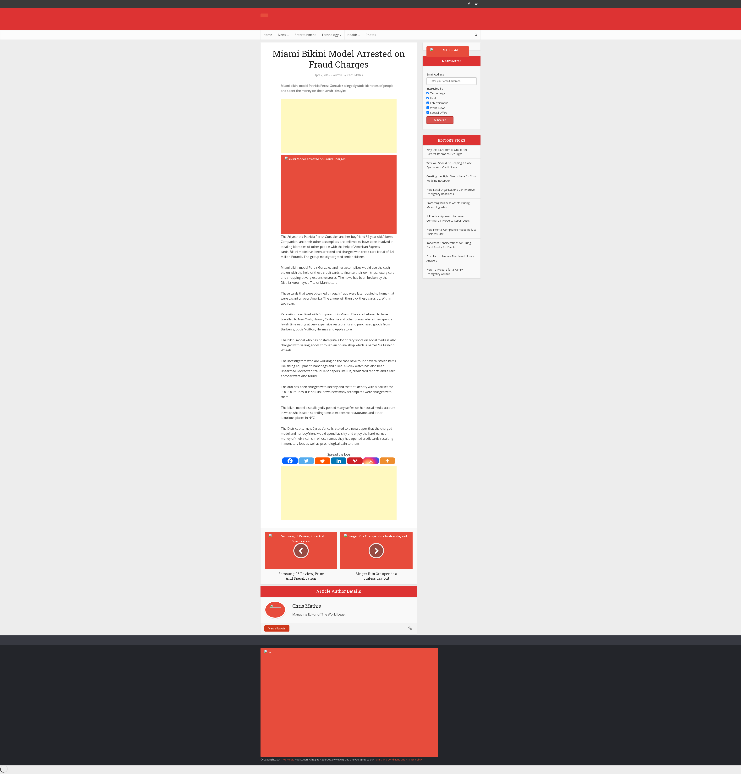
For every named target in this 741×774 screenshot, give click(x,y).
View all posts (276, 628)
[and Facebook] (469, 4)
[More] (387, 460)
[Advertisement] (339, 126)
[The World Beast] (264, 15)
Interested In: (434, 88)
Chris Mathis (355, 75)
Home (267, 35)
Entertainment (305, 35)
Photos (371, 35)
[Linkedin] (338, 460)
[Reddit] (322, 460)
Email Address (435, 74)
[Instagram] (371, 460)
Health (352, 35)
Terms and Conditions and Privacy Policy (398, 759)
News (282, 35)
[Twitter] (306, 460)
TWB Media (287, 759)
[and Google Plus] (476, 4)
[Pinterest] (355, 460)
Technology (330, 35)
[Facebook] (290, 460)
